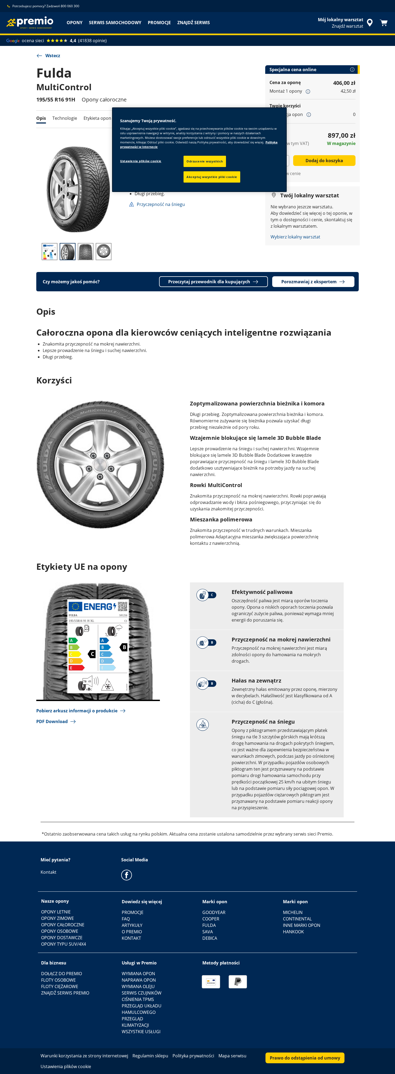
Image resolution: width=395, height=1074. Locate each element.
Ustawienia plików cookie (140, 161)
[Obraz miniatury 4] (104, 251)
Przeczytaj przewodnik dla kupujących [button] (209, 282)
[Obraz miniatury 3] (86, 251)
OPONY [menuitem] (74, 23)
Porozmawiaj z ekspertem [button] (309, 282)
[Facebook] (126, 875)
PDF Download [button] (52, 721)
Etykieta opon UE (101, 118)
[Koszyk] (384, 23)
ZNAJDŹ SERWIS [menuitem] (193, 23)
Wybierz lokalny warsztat (295, 237)
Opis (41, 118)
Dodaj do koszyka (324, 161)
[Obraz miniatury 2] (68, 251)
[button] (308, 91)
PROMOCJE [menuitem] (159, 23)
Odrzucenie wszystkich (204, 161)
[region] (199, 149)
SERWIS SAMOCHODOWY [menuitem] (115, 23)
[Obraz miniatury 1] (50, 251)
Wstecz (52, 56)
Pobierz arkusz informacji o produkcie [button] (76, 711)
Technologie (64, 118)
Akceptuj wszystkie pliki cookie (211, 177)
